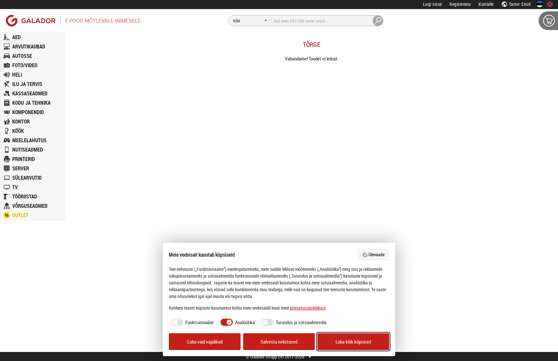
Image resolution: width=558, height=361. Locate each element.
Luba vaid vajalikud (204, 341)
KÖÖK (18, 130)
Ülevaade (376, 254)
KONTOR (21, 121)
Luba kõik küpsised (353, 341)
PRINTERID (23, 159)
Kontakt (486, 4)
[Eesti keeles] (539, 4)
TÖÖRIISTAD (24, 196)
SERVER (20, 168)
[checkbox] (191, 322)
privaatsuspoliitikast (308, 308)
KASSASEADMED (29, 93)
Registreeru (460, 4)
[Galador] (30, 20)
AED (16, 37)
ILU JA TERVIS (27, 84)
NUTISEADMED (27, 149)
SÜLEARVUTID (27, 177)
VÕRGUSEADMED (29, 205)
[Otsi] (378, 20)
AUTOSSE (22, 55)
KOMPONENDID (28, 112)
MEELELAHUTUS (29, 140)
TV (15, 187)
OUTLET (20, 215)
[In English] (550, 4)
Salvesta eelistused (279, 341)
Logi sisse (432, 4)
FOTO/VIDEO (24, 65)
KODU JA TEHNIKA (31, 102)
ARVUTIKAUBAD (28, 46)
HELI (17, 74)
